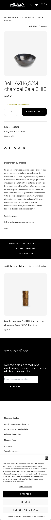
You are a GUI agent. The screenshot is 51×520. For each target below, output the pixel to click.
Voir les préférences (25, 510)
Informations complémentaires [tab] (19, 222)
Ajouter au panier (34, 111)
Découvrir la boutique (38, 266)
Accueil (7, 17)
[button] (46, 458)
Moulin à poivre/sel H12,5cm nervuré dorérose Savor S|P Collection (24, 323)
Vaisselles (14, 17)
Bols (21, 17)
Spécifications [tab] (11, 216)
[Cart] (43, 4)
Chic (13, 136)
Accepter (25, 494)
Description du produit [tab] (15, 163)
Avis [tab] (6, 228)
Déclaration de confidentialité (33, 516)
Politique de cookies (14, 516)
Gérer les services (25, 487)
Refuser (25, 502)
